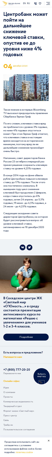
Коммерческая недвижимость (18, 401)
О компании (9, 392)
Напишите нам (12, 357)
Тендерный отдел (12, 406)
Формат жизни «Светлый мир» (18, 411)
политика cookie (24, 452)
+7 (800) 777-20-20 (16, 369)
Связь (6, 420)
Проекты (8, 397)
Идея (6, 387)
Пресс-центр (10, 415)
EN (24, 3)
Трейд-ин (8, 425)
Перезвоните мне (12, 373)
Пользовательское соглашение (19, 429)
